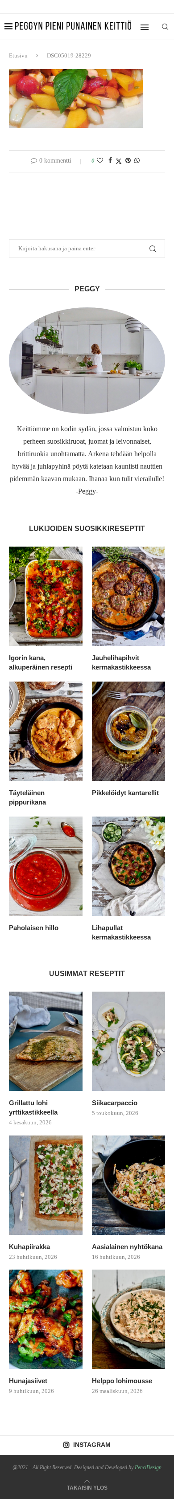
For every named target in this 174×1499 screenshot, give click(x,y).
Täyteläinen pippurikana (27, 797)
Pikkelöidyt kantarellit (125, 792)
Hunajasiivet (28, 1381)
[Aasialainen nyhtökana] (129, 1185)
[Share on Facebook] (110, 160)
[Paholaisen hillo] (46, 866)
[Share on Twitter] (119, 161)
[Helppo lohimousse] (129, 1319)
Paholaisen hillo (33, 927)
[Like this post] (100, 160)
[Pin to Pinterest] (128, 160)
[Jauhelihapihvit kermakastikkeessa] (129, 596)
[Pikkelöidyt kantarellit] (129, 731)
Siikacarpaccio (114, 1103)
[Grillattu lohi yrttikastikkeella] (46, 1041)
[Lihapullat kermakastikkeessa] (129, 866)
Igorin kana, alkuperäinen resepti (40, 662)
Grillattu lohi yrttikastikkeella (33, 1107)
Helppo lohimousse (122, 1381)
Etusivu (18, 55)
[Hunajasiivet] (46, 1319)
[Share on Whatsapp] (137, 160)
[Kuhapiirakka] (46, 1185)
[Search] (165, 27)
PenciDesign (148, 1467)
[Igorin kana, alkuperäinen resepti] (46, 596)
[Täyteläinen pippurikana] (46, 731)
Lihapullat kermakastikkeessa (121, 932)
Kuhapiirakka (29, 1246)
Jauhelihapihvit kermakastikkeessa (121, 662)
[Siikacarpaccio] (129, 1041)
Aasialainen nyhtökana (127, 1246)
